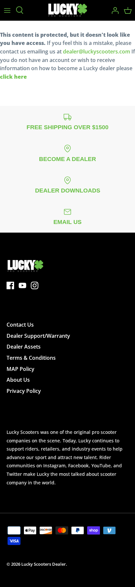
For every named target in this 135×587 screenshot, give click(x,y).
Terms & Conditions (31, 357)
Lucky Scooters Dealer (43, 564)
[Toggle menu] (7, 10)
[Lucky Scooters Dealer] (67, 10)
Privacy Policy (24, 391)
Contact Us (20, 324)
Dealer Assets (24, 346)
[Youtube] (22, 285)
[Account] (113, 10)
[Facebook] (10, 285)
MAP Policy (20, 369)
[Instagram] (34, 285)
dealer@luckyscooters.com (96, 51)
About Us (18, 379)
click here (13, 76)
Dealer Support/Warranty (38, 335)
